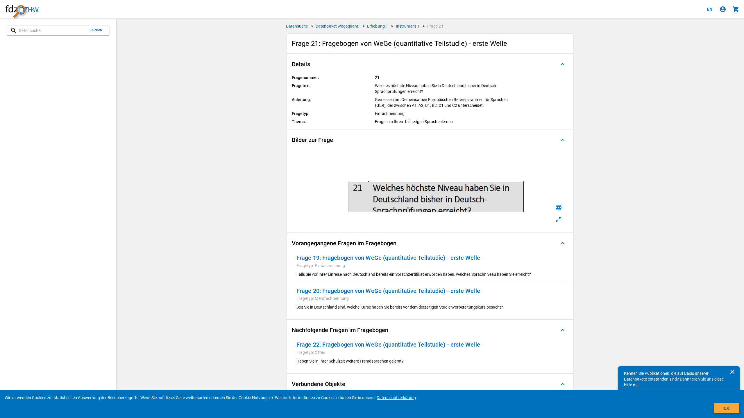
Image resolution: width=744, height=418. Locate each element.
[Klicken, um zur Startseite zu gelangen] (22, 9)
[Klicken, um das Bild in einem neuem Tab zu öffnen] (558, 220)
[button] (430, 64)
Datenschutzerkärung (396, 397)
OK (726, 408)
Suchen (96, 30)
